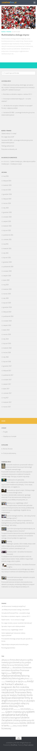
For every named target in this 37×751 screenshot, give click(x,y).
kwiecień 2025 (7, 185)
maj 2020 (5, 285)
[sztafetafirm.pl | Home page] (11, 2)
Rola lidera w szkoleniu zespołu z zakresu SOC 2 (17, 94)
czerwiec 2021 (7, 239)
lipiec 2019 (6, 330)
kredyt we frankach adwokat (17, 683)
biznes (12, 665)
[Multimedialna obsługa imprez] (18, 17)
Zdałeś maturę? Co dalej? (8, 133)
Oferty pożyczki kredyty (16, 694)
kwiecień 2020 (7, 289)
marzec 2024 (7, 203)
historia (30, 678)
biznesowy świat (22, 665)
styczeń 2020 (7, 303)
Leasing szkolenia (25, 689)
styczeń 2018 (7, 361)
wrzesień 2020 (7, 271)
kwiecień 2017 (7, 402)
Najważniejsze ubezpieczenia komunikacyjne (14, 644)
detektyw (5, 667)
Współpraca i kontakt (9, 436)
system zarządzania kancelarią (18, 713)
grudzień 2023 (7, 212)
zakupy (11, 726)
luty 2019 (5, 339)
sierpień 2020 (7, 276)
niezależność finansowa (13, 692)
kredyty (25, 684)
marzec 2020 (7, 294)
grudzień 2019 (7, 307)
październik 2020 (8, 266)
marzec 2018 (7, 352)
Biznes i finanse (6, 32)
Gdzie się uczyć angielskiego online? (17, 503)
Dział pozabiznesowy (9, 453)
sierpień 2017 (7, 384)
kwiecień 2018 (7, 348)
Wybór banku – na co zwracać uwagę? (13, 620)
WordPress (14, 745)
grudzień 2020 (7, 262)
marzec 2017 (7, 407)
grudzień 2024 (7, 194)
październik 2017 (8, 375)
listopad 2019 (7, 312)
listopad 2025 (7, 181)
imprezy (3, 681)
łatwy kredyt (17, 726)
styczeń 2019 (7, 343)
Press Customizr (28, 745)
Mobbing (9, 541)
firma (27, 678)
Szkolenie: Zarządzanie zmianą (15, 719)
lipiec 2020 (6, 280)
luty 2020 (5, 298)
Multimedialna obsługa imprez (15, 34)
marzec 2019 (7, 334)
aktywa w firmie (8, 660)
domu (11, 668)
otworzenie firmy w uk (18, 700)
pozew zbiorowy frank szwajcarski (12, 707)
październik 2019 (8, 316)
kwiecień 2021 (7, 248)
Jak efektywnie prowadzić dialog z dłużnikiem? (15, 610)
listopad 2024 (7, 199)
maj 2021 (5, 244)
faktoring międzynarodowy (11, 674)
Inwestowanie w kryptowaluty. (15, 480)
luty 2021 (5, 253)
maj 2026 (5, 176)
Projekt (5, 432)
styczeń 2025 (7, 190)
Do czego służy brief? (7, 137)
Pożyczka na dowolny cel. (9, 149)
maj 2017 (5, 398)
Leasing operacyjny (9, 689)
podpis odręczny (21, 703)
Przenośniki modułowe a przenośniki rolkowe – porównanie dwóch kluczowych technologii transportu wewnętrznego (19, 467)
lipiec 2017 (6, 389)
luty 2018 (5, 357)
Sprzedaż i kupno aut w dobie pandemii (13, 626)
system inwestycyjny (15, 711)
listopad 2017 (7, 370)
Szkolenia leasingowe (10, 717)
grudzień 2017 (7, 366)
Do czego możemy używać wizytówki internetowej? (16, 623)
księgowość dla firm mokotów (15, 687)
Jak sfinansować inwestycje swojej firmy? (13, 606)
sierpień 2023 (7, 221)
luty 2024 (5, 208)
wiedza (16, 723)
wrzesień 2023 (7, 217)
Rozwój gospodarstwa (8, 648)
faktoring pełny (18, 678)
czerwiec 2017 (7, 393)
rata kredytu (25, 709)
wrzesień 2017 (7, 380)
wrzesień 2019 (7, 321)
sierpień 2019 (7, 325)
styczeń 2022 (7, 230)
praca (19, 709)
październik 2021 (8, 235)
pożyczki (15, 709)
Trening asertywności (7, 146)
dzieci (9, 673)
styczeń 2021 (7, 257)
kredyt (25, 682)
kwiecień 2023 (7, 226)
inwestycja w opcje (14, 681)
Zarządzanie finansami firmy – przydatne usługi (15, 613)
